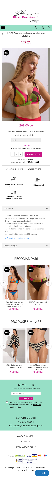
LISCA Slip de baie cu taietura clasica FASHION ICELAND (38, 367)
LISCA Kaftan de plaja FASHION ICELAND (14, 366)
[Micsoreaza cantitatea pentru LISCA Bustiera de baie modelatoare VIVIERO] (13, 154)
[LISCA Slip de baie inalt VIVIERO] (38, 282)
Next (48, 87)
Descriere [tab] (8, 208)
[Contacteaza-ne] (36, 27)
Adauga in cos (33, 154)
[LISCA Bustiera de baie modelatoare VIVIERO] (26, 84)
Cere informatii (35, 169)
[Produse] (3, 28)
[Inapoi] (2, 34)
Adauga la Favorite (15, 169)
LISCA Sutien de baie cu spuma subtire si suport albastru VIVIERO (14, 304)
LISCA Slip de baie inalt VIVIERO (38, 303)
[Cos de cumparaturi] (43, 27)
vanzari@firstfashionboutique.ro (27, 425)
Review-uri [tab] (10, 245)
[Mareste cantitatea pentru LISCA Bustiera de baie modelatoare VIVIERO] (21, 154)
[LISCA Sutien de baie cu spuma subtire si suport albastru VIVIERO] (14, 282)
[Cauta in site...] (49, 27)
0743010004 (27, 422)
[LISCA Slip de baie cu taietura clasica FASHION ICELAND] (38, 345)
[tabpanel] (26, 84)
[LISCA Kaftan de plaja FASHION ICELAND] (14, 345)
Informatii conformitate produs (17, 238)
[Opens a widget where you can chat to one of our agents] (42, 473)
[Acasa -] (26, 16)
